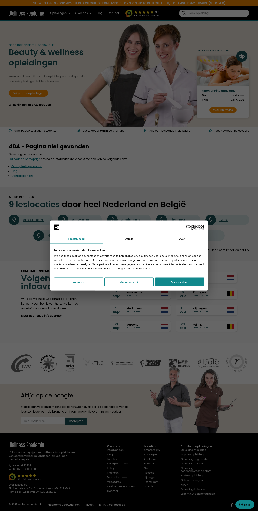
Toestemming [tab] (76, 238)
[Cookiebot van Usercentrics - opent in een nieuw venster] (188, 227)
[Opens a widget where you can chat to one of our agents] (244, 504)
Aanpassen (127, 281)
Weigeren (78, 281)
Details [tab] (129, 238)
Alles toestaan (179, 281)
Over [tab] (182, 238)
